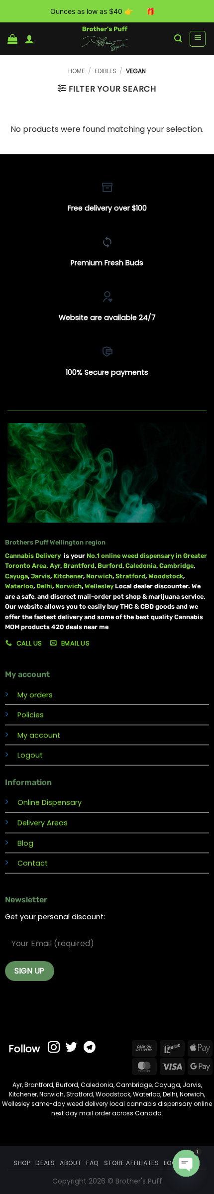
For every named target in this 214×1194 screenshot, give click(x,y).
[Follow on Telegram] (90, 1048)
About (70, 1163)
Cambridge (176, 565)
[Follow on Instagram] (54, 1048)
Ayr (55, 565)
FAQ (92, 1163)
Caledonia (140, 565)
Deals (45, 1163)
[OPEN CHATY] (186, 1163)
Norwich (99, 576)
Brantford (79, 565)
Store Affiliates (131, 1163)
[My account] (29, 39)
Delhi (44, 586)
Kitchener (68, 576)
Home (76, 71)
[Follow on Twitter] (72, 1048)
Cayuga (16, 576)
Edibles (105, 71)
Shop (21, 1163)
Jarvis (40, 576)
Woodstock (165, 576)
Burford (110, 565)
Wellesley (100, 586)
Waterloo (19, 586)
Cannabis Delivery (34, 555)
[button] (12, 39)
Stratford (130, 576)
